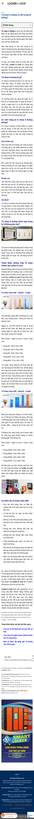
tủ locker (14, 468)
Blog (2, 12)
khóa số (24, 473)
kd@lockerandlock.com (11, 693)
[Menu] (2, 3)
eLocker (22, 617)
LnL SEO (7, 657)
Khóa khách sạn (14, 617)
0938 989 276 (28, 805)
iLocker (5, 617)
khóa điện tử (15, 473)
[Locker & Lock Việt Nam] (17, 3)
